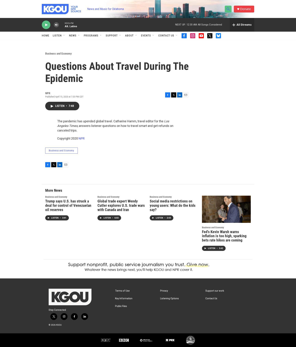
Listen (57, 35)
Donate (245, 9)
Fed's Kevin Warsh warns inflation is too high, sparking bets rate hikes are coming (224, 236)
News (72, 35)
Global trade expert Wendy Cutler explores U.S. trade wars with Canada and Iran (121, 205)
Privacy (164, 291)
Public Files (121, 306)
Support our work (214, 291)
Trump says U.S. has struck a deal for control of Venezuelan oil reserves (68, 205)
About (129, 35)
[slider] (61, 25)
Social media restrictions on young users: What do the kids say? (172, 205)
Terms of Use (122, 291)
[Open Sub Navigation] (64, 35)
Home (45, 35)
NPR (82, 138)
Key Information (123, 298)
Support (112, 35)
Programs (91, 35)
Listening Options (169, 298)
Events (146, 35)
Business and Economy (58, 53)
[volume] (56, 25)
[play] (46, 25)
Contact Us (166, 35)
